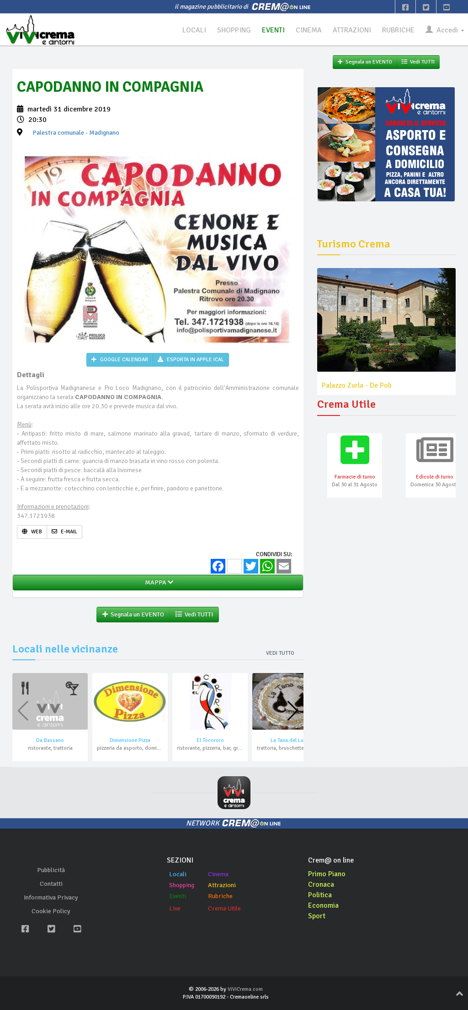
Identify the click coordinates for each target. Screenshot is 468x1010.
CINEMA (309, 30)
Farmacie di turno (355, 476)
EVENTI (273, 30)
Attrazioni (222, 885)
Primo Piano (327, 873)
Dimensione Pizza (130, 740)
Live (175, 908)
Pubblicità (51, 870)
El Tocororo (210, 740)
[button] (293, 711)
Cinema (218, 874)
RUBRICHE (398, 30)
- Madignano (75, 133)
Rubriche (220, 896)
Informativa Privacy (51, 897)
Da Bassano (50, 740)
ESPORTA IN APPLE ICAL (194, 359)
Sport (316, 916)
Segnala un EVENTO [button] (136, 614)
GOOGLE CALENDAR (123, 359)
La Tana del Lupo (290, 740)
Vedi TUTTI (197, 614)
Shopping (181, 885)
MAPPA (155, 582)
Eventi (177, 896)
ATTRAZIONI (352, 30)
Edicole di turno (434, 476)
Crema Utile (224, 908)
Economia (323, 905)
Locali (177, 874)
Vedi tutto (280, 653)
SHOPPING (234, 30)
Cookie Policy (51, 911)
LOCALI (194, 30)
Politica (320, 895)
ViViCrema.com (245, 989)
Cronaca (321, 884)
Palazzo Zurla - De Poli (357, 385)
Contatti (51, 884)
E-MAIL (68, 531)
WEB (36, 531)
